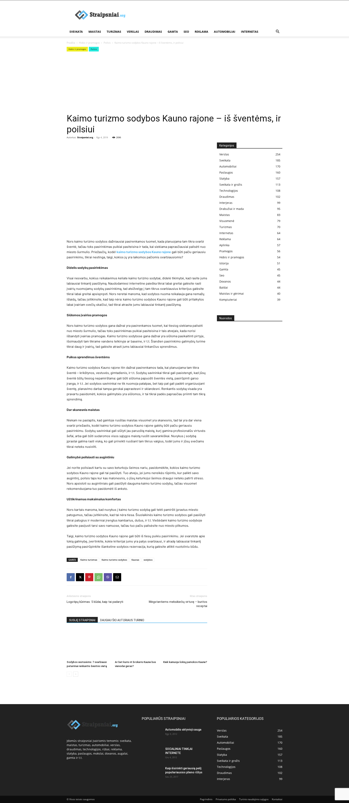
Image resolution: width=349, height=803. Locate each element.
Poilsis (107, 42)
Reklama (201, 32)
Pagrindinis (206, 799)
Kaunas (135, 559)
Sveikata (76, 32)
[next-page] (75, 674)
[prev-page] (69, 674)
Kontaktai (277, 799)
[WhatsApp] (99, 577)
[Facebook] (71, 577)
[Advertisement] (208, 15)
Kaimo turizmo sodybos (114, 559)
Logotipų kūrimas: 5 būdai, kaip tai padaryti (95, 602)
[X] (80, 577)
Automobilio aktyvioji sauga (183, 729)
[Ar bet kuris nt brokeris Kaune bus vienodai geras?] (137, 643)
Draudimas (153, 32)
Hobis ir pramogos (89, 42)
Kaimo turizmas (88, 559)
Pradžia (71, 42)
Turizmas (114, 32)
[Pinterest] (89, 577)
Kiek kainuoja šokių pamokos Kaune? (185, 662)
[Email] (117, 577)
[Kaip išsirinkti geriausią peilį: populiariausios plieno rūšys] (152, 773)
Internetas (249, 32)
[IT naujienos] (248, 390)
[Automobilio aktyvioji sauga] (152, 734)
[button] (277, 32)
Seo (186, 32)
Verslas (133, 32)
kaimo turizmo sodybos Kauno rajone (144, 252)
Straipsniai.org (85, 137)
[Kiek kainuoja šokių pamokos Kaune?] (185, 643)
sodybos (148, 559)
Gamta (173, 32)
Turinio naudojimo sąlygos (254, 799)
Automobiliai (224, 32)
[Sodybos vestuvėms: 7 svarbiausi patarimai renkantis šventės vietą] (89, 643)
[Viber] (108, 577)
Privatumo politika (226, 799)
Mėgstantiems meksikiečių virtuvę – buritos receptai (178, 604)
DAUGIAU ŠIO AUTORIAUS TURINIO (122, 620)
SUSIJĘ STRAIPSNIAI (82, 620)
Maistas (94, 32)
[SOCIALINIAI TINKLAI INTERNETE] (152, 753)
